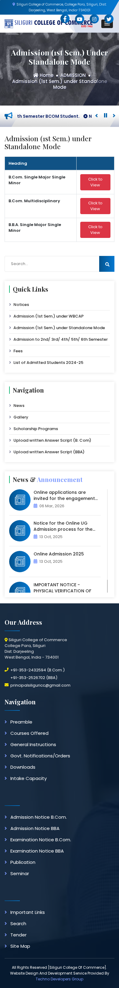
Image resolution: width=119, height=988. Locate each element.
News (18, 405)
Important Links (27, 912)
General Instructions (33, 744)
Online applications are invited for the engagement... (66, 495)
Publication (22, 862)
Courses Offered (29, 733)
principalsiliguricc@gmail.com (40, 685)
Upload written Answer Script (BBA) (49, 452)
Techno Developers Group (59, 979)
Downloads (22, 767)
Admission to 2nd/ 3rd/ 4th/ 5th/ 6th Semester (60, 339)
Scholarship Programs (35, 429)
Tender (18, 935)
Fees (18, 351)
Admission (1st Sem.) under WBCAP (48, 316)
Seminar (19, 873)
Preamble (21, 722)
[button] (107, 24)
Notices (21, 304)
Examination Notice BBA (37, 851)
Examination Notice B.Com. (40, 839)
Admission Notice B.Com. (38, 817)
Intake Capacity (28, 778)
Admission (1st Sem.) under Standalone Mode (59, 84)
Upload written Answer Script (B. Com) (52, 440)
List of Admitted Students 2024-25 (48, 362)
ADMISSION (73, 75)
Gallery (20, 417)
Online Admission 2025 (59, 554)
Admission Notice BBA (35, 828)
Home (45, 75)
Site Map (20, 946)
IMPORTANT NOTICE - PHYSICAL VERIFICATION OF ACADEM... (62, 591)
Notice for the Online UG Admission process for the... (64, 526)
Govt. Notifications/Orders (40, 756)
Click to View (95, 182)
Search (18, 923)
